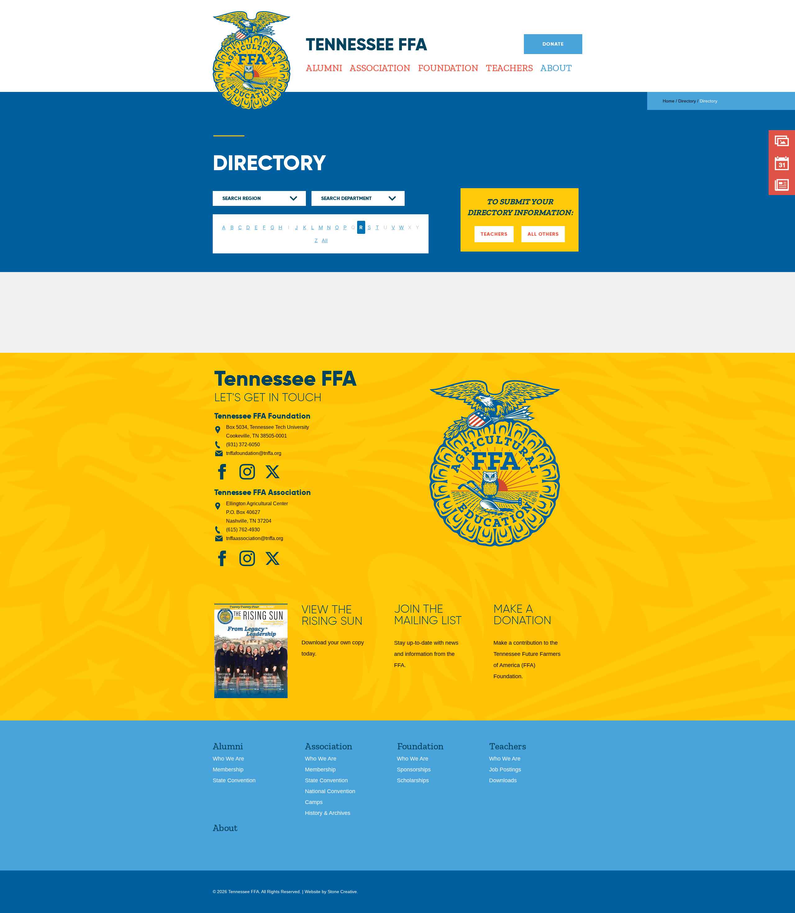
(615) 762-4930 (243, 529)
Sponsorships (414, 769)
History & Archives (327, 813)
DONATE (553, 44)
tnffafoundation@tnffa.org (253, 453)
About (556, 68)
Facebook (222, 471)
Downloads (503, 780)
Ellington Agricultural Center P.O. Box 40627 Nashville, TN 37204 (257, 512)
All (325, 240)
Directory (687, 100)
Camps (314, 802)
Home (669, 100)
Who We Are (228, 759)
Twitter (272, 471)
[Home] (251, 60)
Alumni (324, 68)
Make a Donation (522, 614)
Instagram (247, 471)
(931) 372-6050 (243, 444)
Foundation (448, 68)
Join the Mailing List (428, 614)
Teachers (509, 68)
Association (380, 68)
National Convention (330, 791)
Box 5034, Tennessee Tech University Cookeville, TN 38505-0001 (267, 431)
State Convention (234, 780)
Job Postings (505, 769)
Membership (228, 769)
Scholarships (413, 780)
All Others (543, 234)
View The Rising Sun (332, 616)
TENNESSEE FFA (494, 463)
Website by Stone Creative (331, 891)
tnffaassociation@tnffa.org (254, 538)
